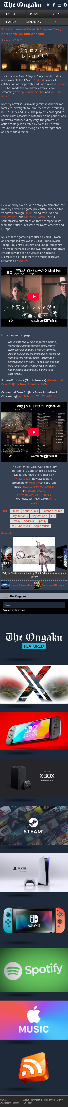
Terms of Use (49, 1099)
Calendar (27, 1102)
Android (39, 80)
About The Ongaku (31, 1099)
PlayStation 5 (9, 217)
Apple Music (26, 92)
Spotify (39, 92)
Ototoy (23, 261)
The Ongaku (18, 596)
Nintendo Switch (34, 217)
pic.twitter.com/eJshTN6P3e (34, 494)
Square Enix (30, 511)
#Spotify (34, 482)
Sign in (60, 1099)
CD (53, 516)
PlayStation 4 (20, 516)
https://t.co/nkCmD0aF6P (39, 486)
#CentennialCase (34, 490)
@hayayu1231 (23, 479)
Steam (29, 213)
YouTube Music (47, 396)
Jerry (6, 40)
